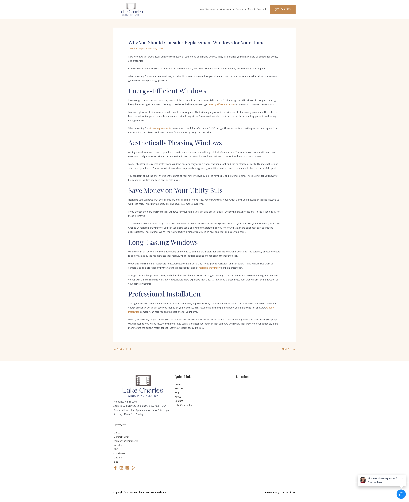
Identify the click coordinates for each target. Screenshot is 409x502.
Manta (116, 432)
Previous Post (122, 349)
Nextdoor (118, 445)
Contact (261, 9)
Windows (225, 9)
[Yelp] (133, 468)
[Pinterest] (127, 468)
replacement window (209, 267)
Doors (239, 9)
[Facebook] (115, 468)
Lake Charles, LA (183, 405)
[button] (216, 9)
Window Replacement (141, 48)
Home (200, 9)
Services (210, 9)
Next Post (288, 349)
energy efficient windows (222, 104)
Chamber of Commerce (125, 440)
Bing (115, 461)
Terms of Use (288, 492)
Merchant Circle (121, 436)
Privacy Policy (272, 492)
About (251, 9)
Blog (177, 392)
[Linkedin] (121, 468)
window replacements (160, 128)
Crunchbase (119, 453)
